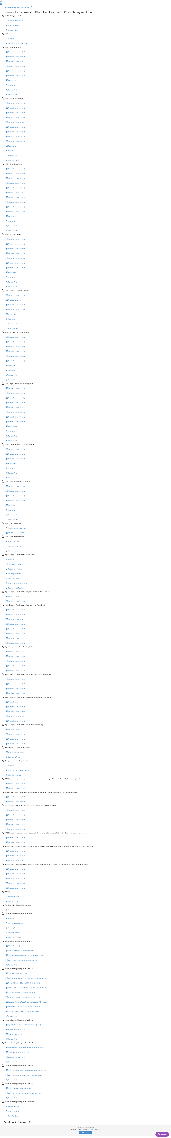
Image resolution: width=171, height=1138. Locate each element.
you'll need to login (93, 1130)
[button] (1, 2)
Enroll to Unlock (85, 1132)
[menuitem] (1, 5)
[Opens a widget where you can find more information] (162, 1134)
